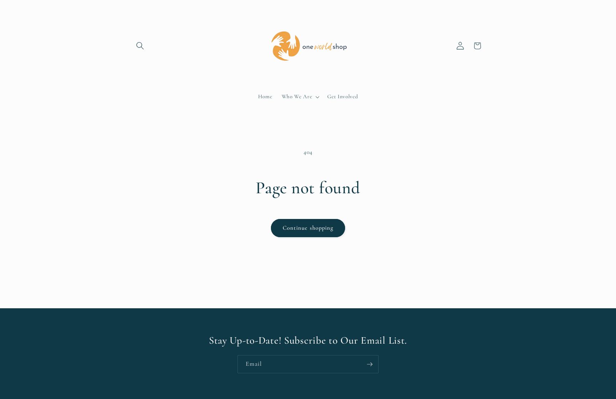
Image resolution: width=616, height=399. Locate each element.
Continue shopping (308, 227)
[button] (140, 45)
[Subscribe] (369, 364)
